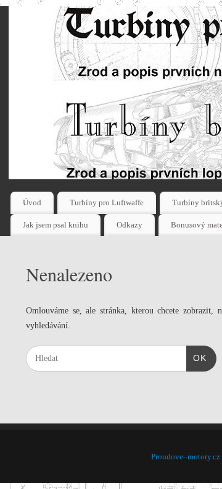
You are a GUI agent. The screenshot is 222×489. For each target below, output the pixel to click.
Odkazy (129, 224)
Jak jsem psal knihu (55, 224)
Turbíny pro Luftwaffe (107, 202)
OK (196, 357)
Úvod (32, 202)
